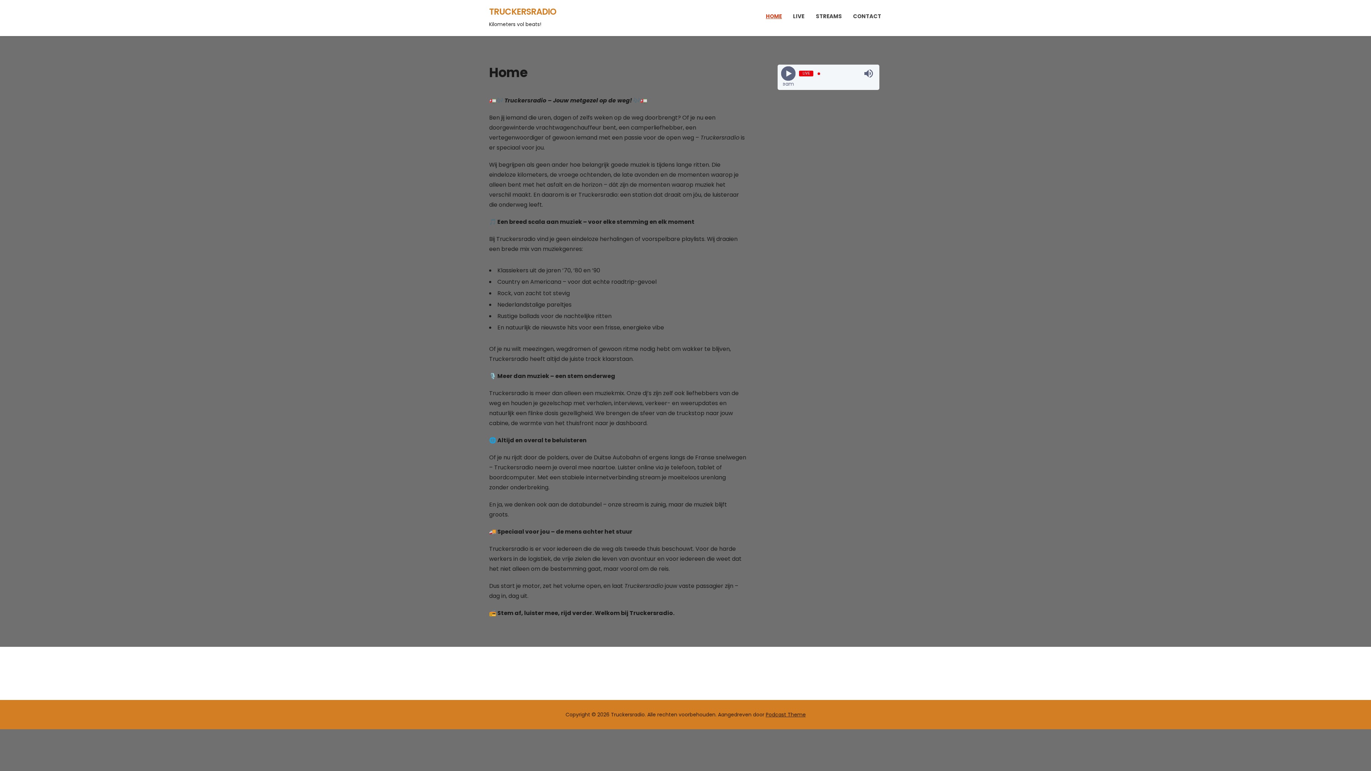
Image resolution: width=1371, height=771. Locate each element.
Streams (829, 16)
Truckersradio (522, 11)
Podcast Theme (786, 714)
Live (798, 16)
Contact (867, 16)
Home (774, 16)
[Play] (788, 74)
